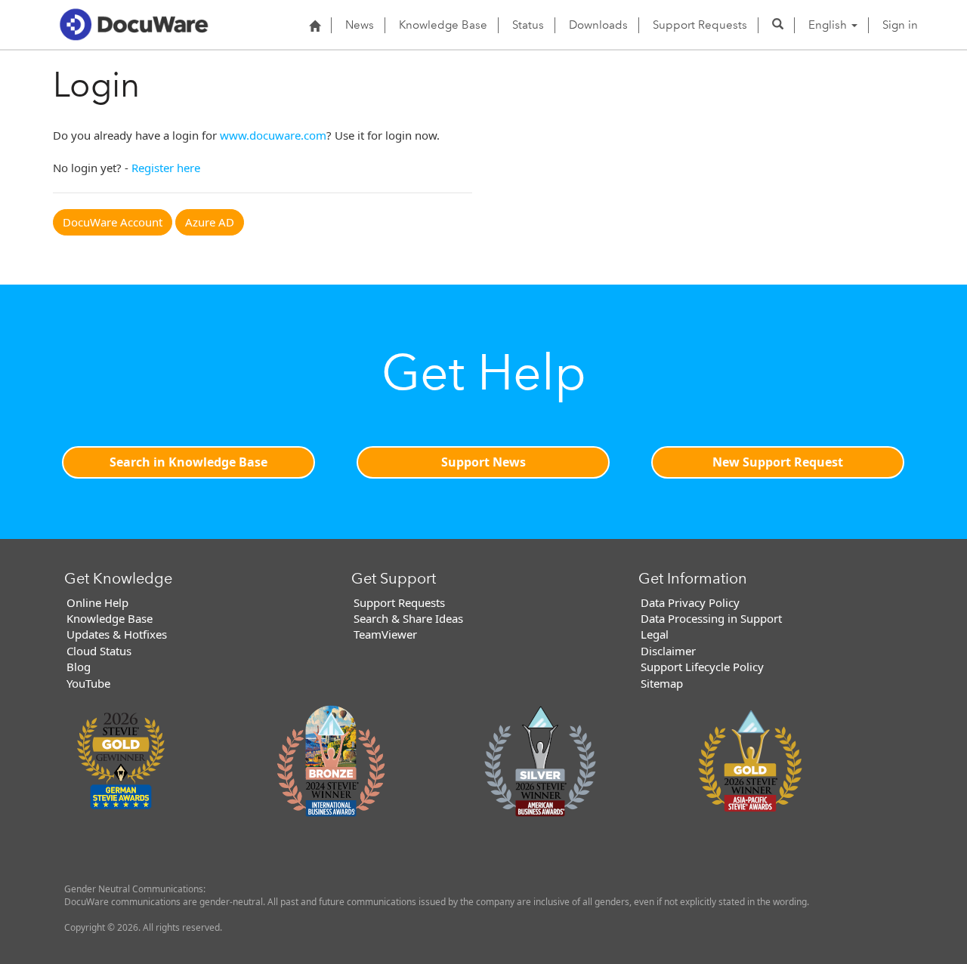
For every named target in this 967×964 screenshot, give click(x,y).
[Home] (314, 25)
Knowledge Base (443, 25)
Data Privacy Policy (690, 602)
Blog (78, 666)
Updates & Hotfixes (116, 634)
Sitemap (662, 683)
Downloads (598, 25)
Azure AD (209, 221)
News (359, 25)
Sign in (900, 25)
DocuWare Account (112, 221)
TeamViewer (385, 634)
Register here (165, 167)
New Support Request (777, 462)
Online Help (97, 602)
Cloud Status (98, 650)
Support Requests (700, 25)
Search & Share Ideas (408, 618)
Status (528, 25)
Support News (483, 462)
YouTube (88, 683)
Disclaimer (668, 650)
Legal (655, 634)
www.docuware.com (273, 135)
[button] (778, 25)
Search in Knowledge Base (188, 462)
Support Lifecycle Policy (702, 666)
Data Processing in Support (711, 618)
